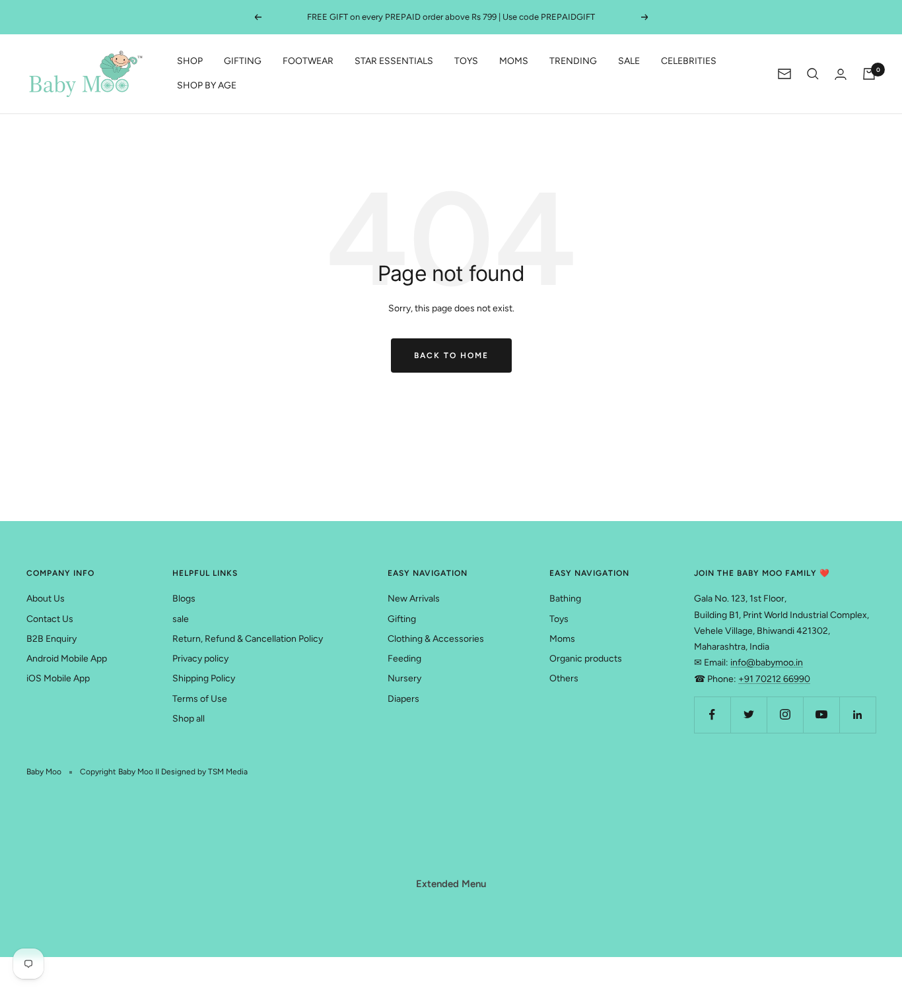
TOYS (466, 61)
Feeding (404, 658)
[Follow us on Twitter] (748, 715)
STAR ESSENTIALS (394, 61)
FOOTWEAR (308, 61)
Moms (562, 638)
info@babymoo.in (766, 662)
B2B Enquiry (51, 638)
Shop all (188, 718)
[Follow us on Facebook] (712, 715)
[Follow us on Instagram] (785, 715)
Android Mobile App (66, 658)
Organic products (585, 658)
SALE (629, 61)
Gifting (402, 619)
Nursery (404, 678)
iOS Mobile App (58, 678)
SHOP (190, 61)
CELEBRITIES (688, 61)
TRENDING (573, 61)
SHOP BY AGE (206, 85)
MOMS (513, 61)
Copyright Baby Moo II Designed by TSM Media (164, 771)
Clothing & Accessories (436, 638)
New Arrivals (414, 598)
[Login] (841, 74)
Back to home (451, 355)
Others (563, 678)
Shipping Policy (203, 678)
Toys (559, 619)
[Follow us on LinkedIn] (857, 715)
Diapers (403, 698)
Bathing (565, 598)
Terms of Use (199, 698)
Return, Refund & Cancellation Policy (247, 638)
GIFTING (242, 61)
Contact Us (49, 619)
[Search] (813, 74)
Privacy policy (200, 658)
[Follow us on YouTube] (821, 715)
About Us (45, 598)
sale (180, 619)
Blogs (183, 598)
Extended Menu (451, 884)
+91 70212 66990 (774, 679)
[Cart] (869, 74)
